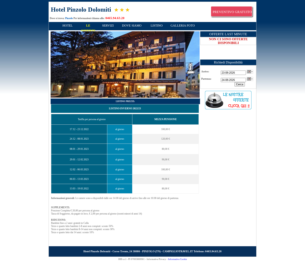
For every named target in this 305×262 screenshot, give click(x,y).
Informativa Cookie (177, 259)
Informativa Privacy (156, 259)
